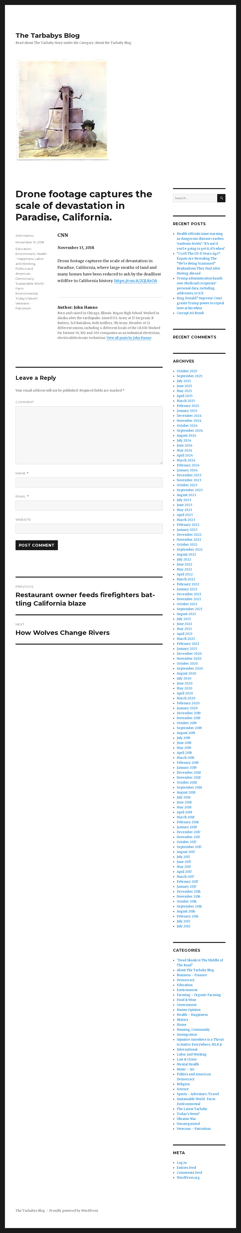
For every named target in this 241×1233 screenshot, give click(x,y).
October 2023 (187, 485)
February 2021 (188, 644)
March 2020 (186, 698)
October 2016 (187, 901)
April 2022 (185, 574)
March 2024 (186, 460)
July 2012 (183, 926)
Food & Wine (186, 1000)
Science (183, 1089)
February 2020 (188, 703)
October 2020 (187, 664)
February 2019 (187, 763)
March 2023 (186, 520)
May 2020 (184, 688)
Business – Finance (192, 975)
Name (22, 473)
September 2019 (189, 728)
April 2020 (185, 693)
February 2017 (187, 882)
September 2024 (190, 431)
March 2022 (186, 579)
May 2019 (184, 748)
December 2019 (189, 713)
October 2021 (187, 604)
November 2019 (188, 718)
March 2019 (185, 758)
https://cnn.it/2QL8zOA (135, 280)
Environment (25, 254)
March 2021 (186, 639)
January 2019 (187, 768)
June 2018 (184, 802)
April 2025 (185, 396)
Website (23, 519)
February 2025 (188, 406)
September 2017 (189, 847)
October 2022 (187, 545)
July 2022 (184, 559)
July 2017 (183, 857)
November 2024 (189, 421)
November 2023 (189, 480)
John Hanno (25, 235)
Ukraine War (186, 1119)
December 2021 (189, 594)
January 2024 (187, 470)
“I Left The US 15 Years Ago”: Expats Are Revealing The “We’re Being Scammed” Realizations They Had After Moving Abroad (199, 263)
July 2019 (183, 738)
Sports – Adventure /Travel (198, 1094)
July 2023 (184, 500)
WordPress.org (188, 1178)
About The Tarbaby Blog (195, 970)
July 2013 (183, 921)
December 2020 (189, 654)
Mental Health (188, 1064)
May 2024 (184, 450)
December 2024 (189, 416)
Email (22, 496)
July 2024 (184, 441)
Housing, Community (193, 1030)
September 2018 (189, 787)
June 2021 (184, 624)
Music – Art (185, 1069)
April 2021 (184, 634)
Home (181, 1025)
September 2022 (190, 550)
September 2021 (189, 609)
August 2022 (186, 555)
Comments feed (189, 1173)
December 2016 (189, 892)
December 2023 (189, 475)
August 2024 (186, 436)
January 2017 (186, 887)
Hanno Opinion (189, 1010)
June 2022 (184, 564)
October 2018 (187, 783)
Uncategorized (188, 1124)
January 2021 (187, 649)
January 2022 (187, 589)
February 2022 (188, 584)
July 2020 (184, 678)
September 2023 (190, 490)
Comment (25, 402)
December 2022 (189, 535)
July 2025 (184, 381)
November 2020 (189, 659)
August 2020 (186, 673)
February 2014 (188, 916)
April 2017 (184, 872)
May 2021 (184, 629)
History (182, 1020)
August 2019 (186, 733)
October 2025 (187, 371)
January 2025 (187, 411)
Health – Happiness (192, 1015)
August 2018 (186, 792)
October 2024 (187, 426)
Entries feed (186, 1168)
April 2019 (184, 753)
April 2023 (185, 515)
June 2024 (185, 445)
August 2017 (186, 852)
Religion (183, 1084)
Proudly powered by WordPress (73, 1211)
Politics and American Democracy (25, 273)
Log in (182, 1163)
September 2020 (190, 669)
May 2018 (184, 807)
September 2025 (189, 376)
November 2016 (188, 897)
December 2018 (189, 773)
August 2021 (186, 614)
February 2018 (188, 822)
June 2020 (185, 683)
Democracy (186, 980)
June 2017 (184, 862)
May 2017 (184, 867)
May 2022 (184, 569)
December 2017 (188, 832)
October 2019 (187, 723)
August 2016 (186, 911)
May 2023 (184, 510)
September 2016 (189, 906)
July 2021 (184, 619)
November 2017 (188, 837)
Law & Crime (187, 1059)
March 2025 (186, 401)
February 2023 (188, 525)
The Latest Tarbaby (192, 1109)
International (187, 1049)
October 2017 (186, 842)
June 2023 (184, 505)
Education (23, 249)
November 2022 (189, 540)
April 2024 (185, 455)
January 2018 (187, 827)
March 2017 (185, 877)
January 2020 (187, 708)
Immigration (187, 1035)
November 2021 (189, 599)
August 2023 (186, 495)
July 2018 (183, 797)
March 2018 (185, 817)
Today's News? (26, 298)
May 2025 (184, 391)
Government (187, 1005)
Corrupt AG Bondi (190, 313)
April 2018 (184, 812)
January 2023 (187, 530)
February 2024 (188, 465)
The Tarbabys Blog (48, 35)
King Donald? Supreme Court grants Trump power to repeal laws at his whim (200, 303)
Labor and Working (192, 1054)
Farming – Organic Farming (199, 995)
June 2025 (184, 386)
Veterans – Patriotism (194, 1129)
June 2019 (184, 743)
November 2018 (189, 778)
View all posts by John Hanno (129, 338)
